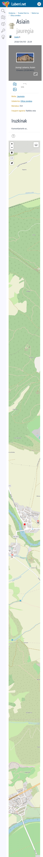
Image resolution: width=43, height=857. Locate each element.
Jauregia (20, 96)
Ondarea (12, 13)
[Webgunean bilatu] (3, 13)
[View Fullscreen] (12, 158)
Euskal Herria (23, 13)
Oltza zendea (16, 15)
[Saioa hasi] (3, 32)
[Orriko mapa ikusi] (14, 84)
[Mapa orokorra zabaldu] (3, 19)
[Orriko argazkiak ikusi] (14, 89)
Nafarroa (35, 13)
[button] (38, 521)
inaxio (16, 37)
